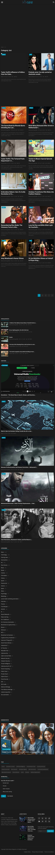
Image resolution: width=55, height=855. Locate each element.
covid (22, 772)
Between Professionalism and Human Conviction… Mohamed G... (19, 467)
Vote (4, 796)
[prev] (48, 725)
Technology (4, 554)
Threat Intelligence (5, 663)
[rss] (49, 821)
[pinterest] (45, 821)
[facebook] (39, 818)
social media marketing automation (10, 598)
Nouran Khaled (32, 76)
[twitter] (42, 818)
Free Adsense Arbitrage (6, 689)
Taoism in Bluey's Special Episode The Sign (40, 160)
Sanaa (3, 766)
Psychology (4, 593)
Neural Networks (5, 614)
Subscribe (50, 831)
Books (2, 570)
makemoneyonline (5, 692)
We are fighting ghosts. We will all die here (19, 330)
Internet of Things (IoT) (6, 640)
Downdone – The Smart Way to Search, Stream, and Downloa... (18, 395)
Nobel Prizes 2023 (5, 769)
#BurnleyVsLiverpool (6, 772)
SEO (2, 681)
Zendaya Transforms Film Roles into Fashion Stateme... (41, 193)
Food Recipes (4, 606)
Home (2, 47)
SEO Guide (3, 684)
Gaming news (4, 557)
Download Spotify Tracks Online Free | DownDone (31, 837)
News (2, 552)
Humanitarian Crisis (31, 766)
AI (1, 611)
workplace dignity (23, 769)
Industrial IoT (4, 645)
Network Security (5, 658)
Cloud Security (4, 679)
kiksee (2, 76)
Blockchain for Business (7, 635)
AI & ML (3, 609)
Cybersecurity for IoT (6, 666)
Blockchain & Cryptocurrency (8, 624)
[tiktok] (49, 818)
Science (3, 586)
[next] (51, 725)
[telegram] (42, 821)
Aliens (2, 591)
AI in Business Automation (7, 622)
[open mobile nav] (2, 2)
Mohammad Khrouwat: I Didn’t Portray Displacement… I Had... (18, 503)
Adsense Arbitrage (5, 687)
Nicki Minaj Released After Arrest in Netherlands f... (41, 127)
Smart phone (4, 560)
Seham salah (12, 353)
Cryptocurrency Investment (7, 637)
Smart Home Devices (6, 643)
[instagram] (45, 818)
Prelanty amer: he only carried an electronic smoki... (40, 73)
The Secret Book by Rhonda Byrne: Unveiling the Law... (13, 127)
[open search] (53, 2)
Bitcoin (3, 627)
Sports (2, 580)
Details (11, 337)
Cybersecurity (4, 653)
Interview (3, 601)
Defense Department (35, 772)
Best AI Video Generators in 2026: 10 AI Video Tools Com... (32, 829)
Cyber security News (6, 655)
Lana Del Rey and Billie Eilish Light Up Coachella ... (41, 226)
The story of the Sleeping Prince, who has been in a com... (22, 344)
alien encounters (32, 769)
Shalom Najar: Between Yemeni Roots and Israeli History (18, 752)
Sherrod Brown (16, 772)
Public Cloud (4, 671)
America (27, 772)
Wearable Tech (4, 650)
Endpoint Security (5, 661)
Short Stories (4, 565)
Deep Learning (4, 617)
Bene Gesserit (14, 769)
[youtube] (39, 821)
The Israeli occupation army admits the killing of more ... (22, 351)
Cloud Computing (5, 668)
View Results (10, 796)
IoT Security (4, 648)
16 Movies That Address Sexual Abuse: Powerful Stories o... (22, 322)
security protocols (41, 766)
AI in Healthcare (5, 619)
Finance (3, 604)
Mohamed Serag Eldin (5, 130)
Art (2, 562)
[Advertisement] (27, 10)
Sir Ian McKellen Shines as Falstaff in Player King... (41, 259)
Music (2, 567)
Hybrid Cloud (4, 676)
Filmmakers (4, 575)
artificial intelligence (20, 766)
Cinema (3, 573)
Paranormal (4, 583)
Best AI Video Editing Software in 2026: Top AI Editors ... (31, 820)
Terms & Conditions (49, 852)
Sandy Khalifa (4, 163)
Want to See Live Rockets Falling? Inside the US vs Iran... (16, 431)
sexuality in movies (10, 766)
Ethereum (3, 630)
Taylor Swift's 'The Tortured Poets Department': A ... (12, 160)
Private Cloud (4, 674)
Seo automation (5, 694)
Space (2, 588)
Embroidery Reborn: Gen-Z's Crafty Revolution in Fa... (13, 193)
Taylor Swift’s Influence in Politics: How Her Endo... (13, 73)
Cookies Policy (27, 852)
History (3, 578)
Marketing (3, 596)
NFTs (2, 632)
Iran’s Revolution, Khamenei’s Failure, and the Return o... (16, 539)
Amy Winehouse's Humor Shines (12, 258)
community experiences (43, 769)
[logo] (27, 2)
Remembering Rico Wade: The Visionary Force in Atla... (11, 226)
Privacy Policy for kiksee (37, 852)
